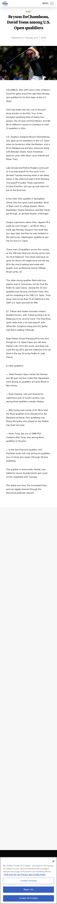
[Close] (53, 861)
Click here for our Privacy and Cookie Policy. (25, 874)
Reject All (28, 889)
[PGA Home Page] (5, 3)
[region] (28, 880)
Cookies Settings (28, 880)
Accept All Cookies (28, 898)
